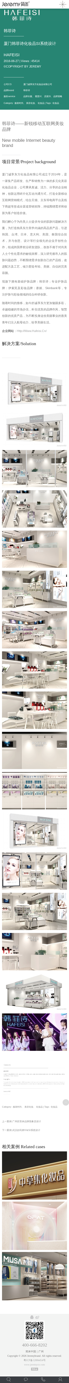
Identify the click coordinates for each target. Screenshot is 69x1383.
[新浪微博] (37, 1317)
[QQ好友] (32, 1317)
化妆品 (55, 103)
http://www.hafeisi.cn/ (32, 331)
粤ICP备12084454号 (35, 1360)
